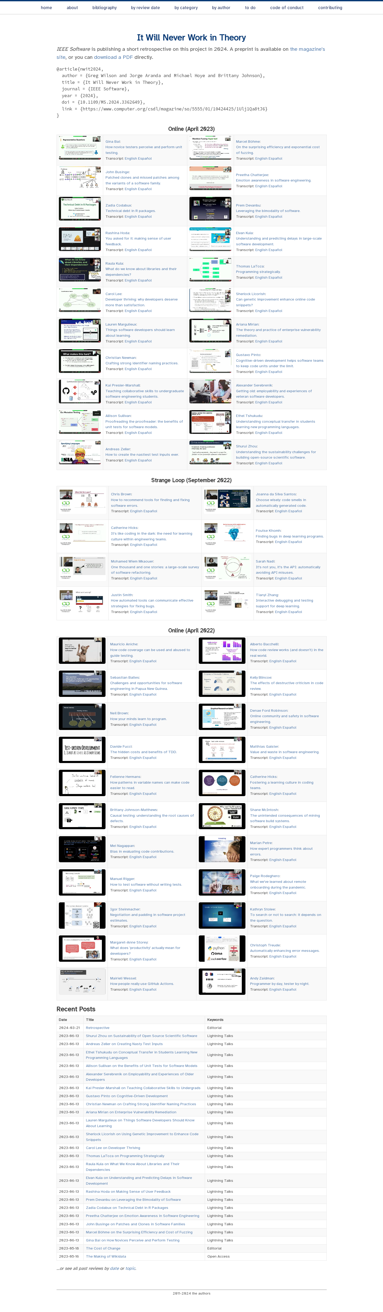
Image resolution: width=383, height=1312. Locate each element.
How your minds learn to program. (138, 718)
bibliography (104, 7)
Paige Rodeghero (265, 875)
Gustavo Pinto (248, 354)
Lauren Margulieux (121, 324)
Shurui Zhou (246, 446)
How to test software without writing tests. (146, 884)
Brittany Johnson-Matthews (133, 809)
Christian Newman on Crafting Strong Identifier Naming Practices (141, 1104)
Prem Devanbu (248, 205)
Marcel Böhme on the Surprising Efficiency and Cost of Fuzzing (139, 1232)
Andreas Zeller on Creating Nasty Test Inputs (124, 1043)
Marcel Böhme (248, 141)
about (72, 7)
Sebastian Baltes (124, 677)
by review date (145, 7)
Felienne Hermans (125, 776)
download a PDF (113, 57)
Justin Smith (121, 594)
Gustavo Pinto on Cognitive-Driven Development (127, 1096)
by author (221, 7)
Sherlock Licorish (250, 293)
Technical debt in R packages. (131, 210)
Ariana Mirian (247, 324)
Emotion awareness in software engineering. (273, 180)
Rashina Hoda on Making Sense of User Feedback (128, 1191)
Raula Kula (114, 263)
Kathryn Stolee (262, 909)
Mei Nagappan (122, 845)
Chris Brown (121, 494)
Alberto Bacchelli (264, 644)
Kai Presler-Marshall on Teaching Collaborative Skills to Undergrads (143, 1087)
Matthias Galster (264, 746)
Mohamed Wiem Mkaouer (132, 561)
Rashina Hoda (117, 232)
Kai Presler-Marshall (123, 385)
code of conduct (287, 7)
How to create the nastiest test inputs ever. (142, 454)
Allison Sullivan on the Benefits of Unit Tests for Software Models (141, 1065)
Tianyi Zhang (267, 594)
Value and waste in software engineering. (284, 751)
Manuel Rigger (122, 878)
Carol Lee (113, 293)
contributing (330, 7)
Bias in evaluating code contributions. (142, 851)
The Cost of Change (103, 1248)
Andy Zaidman (262, 978)
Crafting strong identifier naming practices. (142, 363)
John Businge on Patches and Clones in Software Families (135, 1224)
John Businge (117, 172)
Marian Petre (261, 842)
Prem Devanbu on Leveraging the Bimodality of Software (133, 1199)
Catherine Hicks (124, 527)
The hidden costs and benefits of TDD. (143, 751)
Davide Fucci (121, 746)
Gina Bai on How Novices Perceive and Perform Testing (133, 1240)
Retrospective (97, 1027)
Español (145, 158)
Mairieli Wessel (123, 978)
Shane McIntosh (264, 809)
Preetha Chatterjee (252, 174)
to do (250, 7)
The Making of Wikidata (106, 1256)
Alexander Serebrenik (254, 385)
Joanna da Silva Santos (276, 494)
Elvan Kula (244, 232)
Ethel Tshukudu (249, 415)
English (131, 158)
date (114, 1268)
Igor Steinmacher (125, 909)
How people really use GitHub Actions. (142, 983)
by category (186, 7)
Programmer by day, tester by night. (279, 983)
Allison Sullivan (118, 415)
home (46, 7)
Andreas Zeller (118, 449)
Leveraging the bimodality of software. (268, 210)
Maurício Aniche (123, 644)
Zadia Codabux (118, 205)
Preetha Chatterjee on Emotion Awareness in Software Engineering (142, 1215)
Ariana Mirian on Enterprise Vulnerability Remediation (131, 1112)
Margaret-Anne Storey (128, 942)
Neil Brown (119, 713)
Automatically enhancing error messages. (285, 950)
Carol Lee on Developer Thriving (113, 1147)
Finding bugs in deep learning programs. (290, 536)
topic (130, 1268)
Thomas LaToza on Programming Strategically (125, 1155)
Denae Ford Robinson (268, 710)
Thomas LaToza (250, 266)
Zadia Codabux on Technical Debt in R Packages (127, 1207)
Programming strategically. (258, 271)
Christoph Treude (265, 945)
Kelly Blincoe (260, 677)
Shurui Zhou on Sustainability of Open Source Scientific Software (141, 1035)
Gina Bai (113, 141)
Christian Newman (121, 357)
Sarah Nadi (265, 561)
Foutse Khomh (268, 530)
